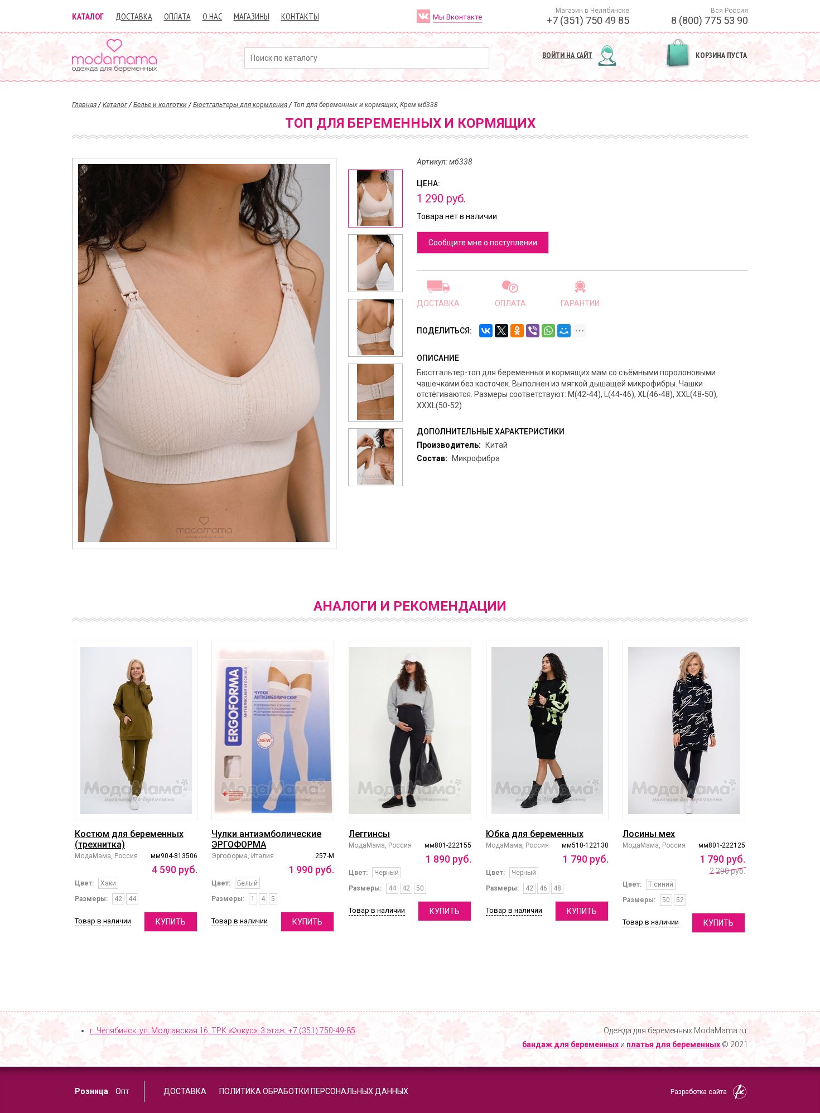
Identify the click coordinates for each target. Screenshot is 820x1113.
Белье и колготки (160, 105)
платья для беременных (673, 1044)
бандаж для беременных (570, 1044)
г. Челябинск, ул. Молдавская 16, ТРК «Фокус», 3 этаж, (222, 1030)
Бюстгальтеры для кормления (240, 105)
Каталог (88, 16)
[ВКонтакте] (486, 330)
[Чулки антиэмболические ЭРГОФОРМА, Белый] (272, 730)
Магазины (251, 16)
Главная (84, 105)
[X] (501, 330)
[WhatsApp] (548, 330)
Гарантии (580, 303)
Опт (122, 1091)
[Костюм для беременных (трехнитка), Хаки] (136, 730)
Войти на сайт (567, 55)
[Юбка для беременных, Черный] (547, 730)
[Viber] (532, 330)
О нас (212, 16)
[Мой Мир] (564, 330)
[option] (375, 198)
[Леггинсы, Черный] (410, 730)
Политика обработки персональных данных (313, 1091)
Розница (91, 1091)
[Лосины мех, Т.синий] (684, 730)
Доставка (133, 16)
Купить (171, 921)
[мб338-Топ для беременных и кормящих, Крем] (375, 199)
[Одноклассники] (517, 330)
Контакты (300, 16)
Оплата (177, 16)
